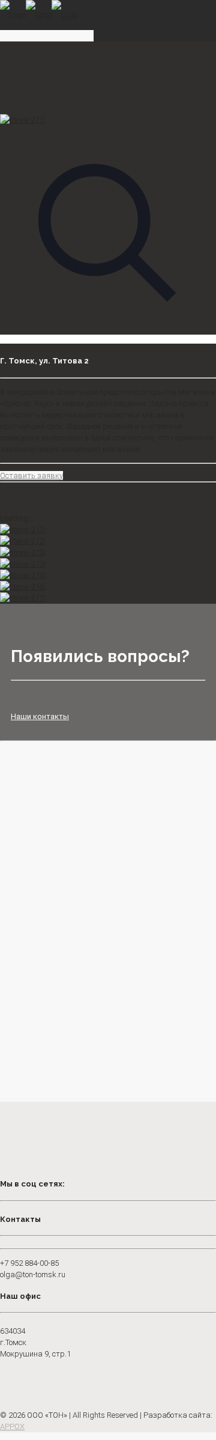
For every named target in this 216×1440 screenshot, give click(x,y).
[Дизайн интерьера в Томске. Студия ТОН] (38, 14)
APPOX (12, 1426)
